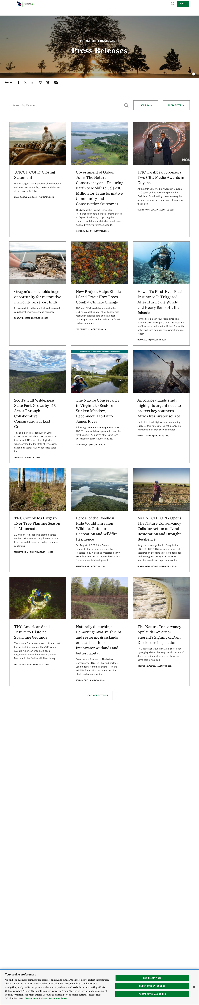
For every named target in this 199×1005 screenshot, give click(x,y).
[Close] (194, 987)
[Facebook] (18, 83)
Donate (183, 4)
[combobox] (145, 105)
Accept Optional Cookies (152, 994)
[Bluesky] (47, 83)
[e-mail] (56, 83)
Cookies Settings (152, 978)
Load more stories (97, 695)
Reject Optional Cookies (152, 986)
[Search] (126, 105)
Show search (173, 3)
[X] (25, 83)
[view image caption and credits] (194, 73)
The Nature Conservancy (99, 41)
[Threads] (40, 83)
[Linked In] (33, 83)
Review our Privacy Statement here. (46, 998)
